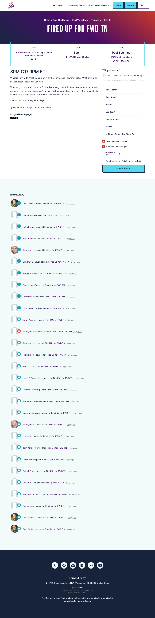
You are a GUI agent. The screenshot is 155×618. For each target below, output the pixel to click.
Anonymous (28, 250)
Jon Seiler (27, 436)
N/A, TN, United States (79, 57)
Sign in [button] (143, 5)
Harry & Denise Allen (32, 378)
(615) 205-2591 (122, 61)
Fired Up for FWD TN (130, 76)
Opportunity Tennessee (39, 107)
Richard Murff (29, 285)
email (82, 588)
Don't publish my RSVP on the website (123, 161)
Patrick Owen (29, 227)
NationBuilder (83, 593)
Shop (118, 5)
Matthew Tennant (31, 494)
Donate (130, 5)
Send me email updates (116, 141)
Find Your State (80, 20)
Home (47, 20)
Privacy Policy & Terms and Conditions (77, 590)
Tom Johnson (29, 238)
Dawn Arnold (29, 308)
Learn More (57, 5)
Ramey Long (28, 506)
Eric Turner (28, 215)
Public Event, (19, 107)
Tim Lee (110, 76)
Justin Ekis (28, 459)
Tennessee (96, 20)
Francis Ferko (29, 296)
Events (107, 20)
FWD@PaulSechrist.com (121, 57)
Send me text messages (116, 146)
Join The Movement (98, 5)
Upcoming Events (76, 5)
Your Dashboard (61, 20)
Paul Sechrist (29, 203)
